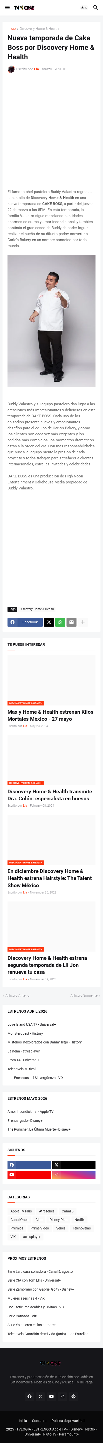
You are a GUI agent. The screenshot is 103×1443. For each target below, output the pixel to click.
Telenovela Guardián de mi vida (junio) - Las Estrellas (48, 1334)
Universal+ (32, 1434)
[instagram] (74, 1175)
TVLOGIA (23, 1429)
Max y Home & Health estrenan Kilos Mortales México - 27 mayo (51, 715)
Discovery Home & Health (39, 29)
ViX (13, 1237)
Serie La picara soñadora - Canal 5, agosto (40, 1272)
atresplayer (31, 1237)
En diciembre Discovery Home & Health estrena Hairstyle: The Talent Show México (50, 878)
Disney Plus (58, 1220)
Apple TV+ (60, 1429)
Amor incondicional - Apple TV (31, 1112)
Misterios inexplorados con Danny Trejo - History (45, 1042)
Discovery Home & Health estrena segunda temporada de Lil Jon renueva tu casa (47, 965)
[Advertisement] (51, 131)
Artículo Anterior (18, 995)
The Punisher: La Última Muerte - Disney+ (39, 1129)
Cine (39, 1220)
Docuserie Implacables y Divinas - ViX (36, 1307)
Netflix (79, 1220)
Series (61, 1228)
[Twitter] (49, 622)
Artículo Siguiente (84, 995)
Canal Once (19, 1220)
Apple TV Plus (21, 1211)
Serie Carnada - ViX (22, 1316)
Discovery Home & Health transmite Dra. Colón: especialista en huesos (50, 795)
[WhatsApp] (60, 622)
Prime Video (39, 1228)
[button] (7, 8)
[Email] (71, 622)
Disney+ (76, 1429)
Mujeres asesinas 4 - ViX (26, 1298)
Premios (16, 1228)
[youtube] (29, 1175)
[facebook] (29, 1165)
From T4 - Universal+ (23, 1060)
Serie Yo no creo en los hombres (32, 1325)
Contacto (39, 1421)
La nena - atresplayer (24, 1051)
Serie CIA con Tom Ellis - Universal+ (34, 1280)
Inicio (12, 29)
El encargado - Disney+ (25, 1121)
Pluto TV (49, 1434)
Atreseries (46, 1211)
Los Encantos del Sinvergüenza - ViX (36, 1078)
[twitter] (74, 1165)
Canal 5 (68, 1211)
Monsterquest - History (25, 1033)
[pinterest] (73, 1396)
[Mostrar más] (83, 622)
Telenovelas (82, 1228)
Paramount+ (69, 1434)
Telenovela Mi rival (22, 1069)
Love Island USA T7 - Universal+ (32, 1024)
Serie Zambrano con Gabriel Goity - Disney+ (41, 1289)
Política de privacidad (68, 1421)
